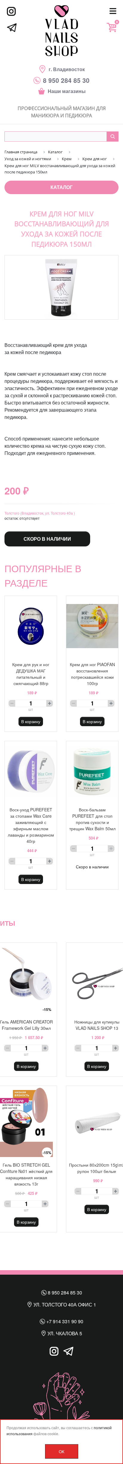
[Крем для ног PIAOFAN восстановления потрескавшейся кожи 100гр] (92, 626)
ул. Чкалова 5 (64, 1333)
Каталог (61, 187)
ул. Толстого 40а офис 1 (64, 1304)
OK (61, 1451)
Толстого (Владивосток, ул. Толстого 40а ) (39, 513)
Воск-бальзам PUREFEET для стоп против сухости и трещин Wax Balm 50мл (92, 819)
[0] (111, 27)
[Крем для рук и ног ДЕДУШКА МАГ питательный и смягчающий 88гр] (31, 626)
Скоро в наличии (47, 538)
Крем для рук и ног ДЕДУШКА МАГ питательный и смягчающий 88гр (30, 673)
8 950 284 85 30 (64, 1292)
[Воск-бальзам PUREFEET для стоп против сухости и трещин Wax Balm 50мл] (92, 771)
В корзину (30, 721)
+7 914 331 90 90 (64, 1321)
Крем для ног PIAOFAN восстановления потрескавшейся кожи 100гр (92, 673)
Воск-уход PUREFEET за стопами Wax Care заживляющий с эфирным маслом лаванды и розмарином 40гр (31, 825)
